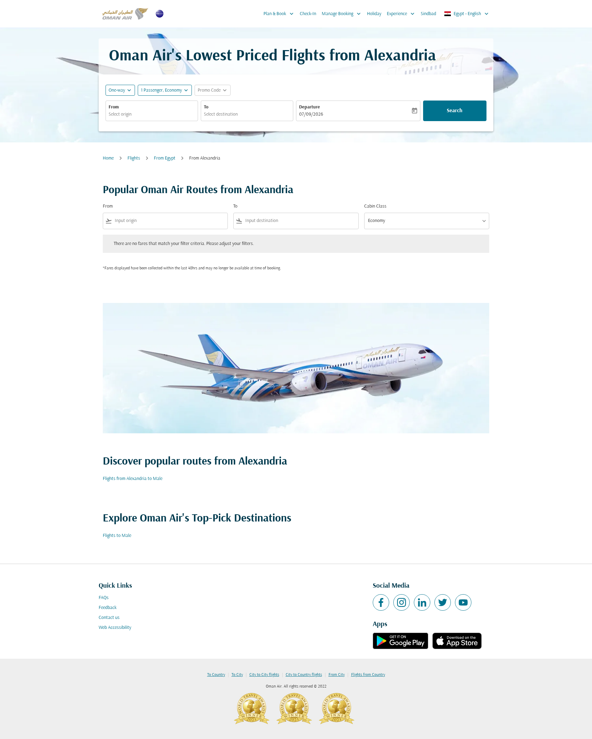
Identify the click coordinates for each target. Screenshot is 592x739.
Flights (133, 158)
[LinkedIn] (422, 602)
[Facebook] (381, 602)
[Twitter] (442, 602)
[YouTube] (463, 602)
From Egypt (164, 158)
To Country (216, 675)
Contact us (109, 617)
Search (455, 111)
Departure (309, 107)
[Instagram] (401, 602)
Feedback (107, 607)
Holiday (374, 13)
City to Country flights (304, 675)
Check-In (308, 13)
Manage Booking (342, 13)
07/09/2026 (311, 114)
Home (108, 158)
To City (237, 675)
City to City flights (264, 675)
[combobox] (152, 114)
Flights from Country (368, 675)
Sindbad (428, 13)
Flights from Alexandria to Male (132, 478)
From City (337, 675)
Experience (401, 13)
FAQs (104, 597)
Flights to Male (117, 535)
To (206, 107)
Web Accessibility (115, 627)
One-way (117, 90)
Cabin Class (375, 206)
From (114, 107)
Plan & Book (279, 13)
